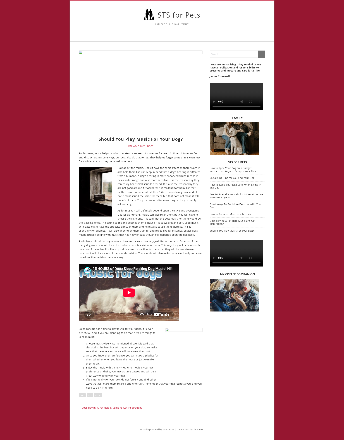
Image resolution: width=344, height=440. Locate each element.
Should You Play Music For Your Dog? (232, 230)
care (82, 395)
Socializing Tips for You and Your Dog (232, 178)
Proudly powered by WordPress (157, 429)
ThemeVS (198, 429)
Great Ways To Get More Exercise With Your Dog (236, 206)
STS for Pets (179, 15)
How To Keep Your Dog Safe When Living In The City (235, 186)
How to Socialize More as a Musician (231, 214)
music (98, 395)
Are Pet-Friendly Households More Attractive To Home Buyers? (236, 196)
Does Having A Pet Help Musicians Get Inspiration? (232, 222)
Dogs (150, 146)
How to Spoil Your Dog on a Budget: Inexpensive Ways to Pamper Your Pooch (234, 169)
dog (90, 395)
